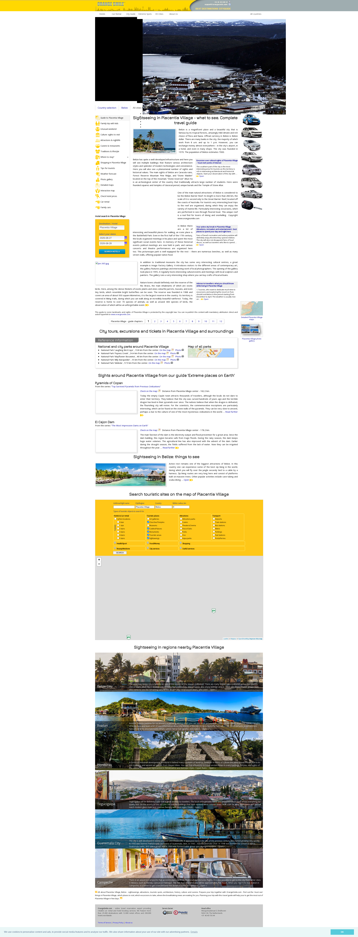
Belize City (104, 686)
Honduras (104, 764)
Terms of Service (104, 922)
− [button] (99, 564)
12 (221, 321)
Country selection (107, 107)
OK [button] (342, 932)
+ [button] (99, 559)
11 (213, 321)
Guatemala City (108, 843)
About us (128, 922)
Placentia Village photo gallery (251, 339)
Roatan (102, 725)
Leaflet (225, 638)
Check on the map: (149, 391)
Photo (178, 350)
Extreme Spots (145, 14)
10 (205, 321)
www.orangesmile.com (120, 314)
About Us (173, 14)
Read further (169, 447)
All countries (255, 14)
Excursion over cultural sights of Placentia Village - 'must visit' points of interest (217, 161)
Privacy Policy (118, 922)
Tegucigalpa (106, 804)
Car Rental (116, 14)
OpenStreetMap (243, 638)
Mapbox (233, 638)
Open (201, 176)
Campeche (105, 882)
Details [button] (194, 932)
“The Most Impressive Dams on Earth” (129, 425)
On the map (165, 350)
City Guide (130, 14)
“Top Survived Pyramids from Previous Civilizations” (136, 386)
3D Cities (159, 14)
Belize (124, 107)
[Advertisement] (116, 59)
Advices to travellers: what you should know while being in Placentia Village (215, 284)
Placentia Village (168, 107)
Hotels (102, 14)
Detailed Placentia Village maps (251, 318)
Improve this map (255, 639)
